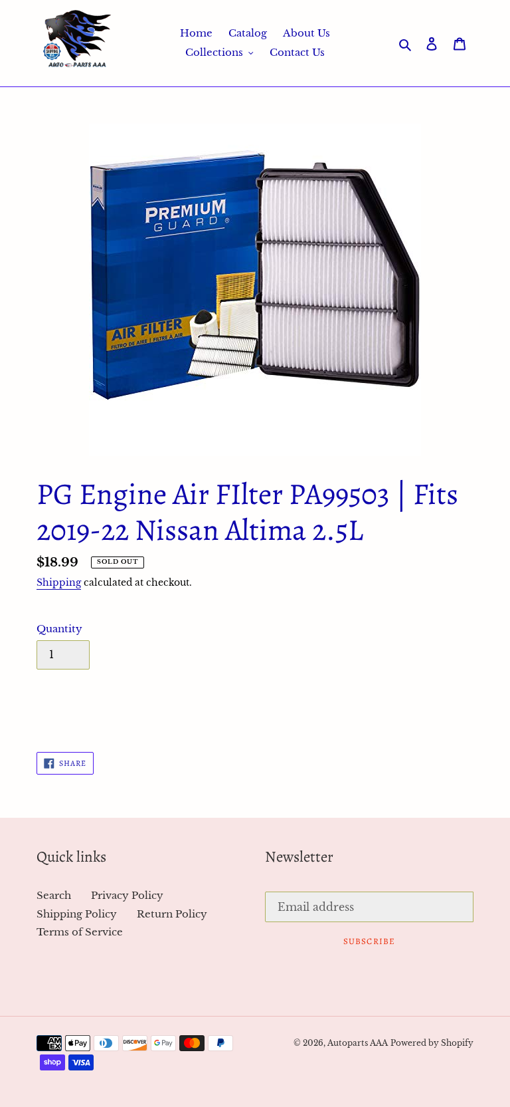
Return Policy (172, 914)
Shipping (59, 582)
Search (54, 895)
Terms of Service (80, 931)
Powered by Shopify (431, 1043)
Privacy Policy (127, 895)
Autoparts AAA (357, 1043)
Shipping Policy (77, 914)
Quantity (59, 628)
